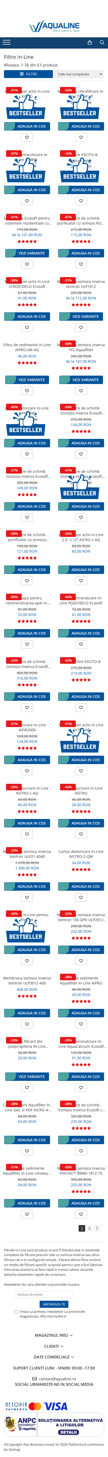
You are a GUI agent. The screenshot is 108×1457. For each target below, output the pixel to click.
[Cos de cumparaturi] (89, 42)
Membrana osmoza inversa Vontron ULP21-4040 (27, 854)
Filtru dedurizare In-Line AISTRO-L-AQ (27, 791)
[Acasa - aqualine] (54, 26)
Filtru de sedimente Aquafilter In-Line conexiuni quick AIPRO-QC (27, 1171)
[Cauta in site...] (102, 42)
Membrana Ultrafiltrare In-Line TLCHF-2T (81, 94)
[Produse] (7, 44)
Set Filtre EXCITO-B (81, 154)
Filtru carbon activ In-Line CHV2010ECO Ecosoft (27, 284)
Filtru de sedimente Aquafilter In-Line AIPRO (81, 981)
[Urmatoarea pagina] (96, 1228)
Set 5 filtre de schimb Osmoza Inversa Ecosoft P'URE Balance (27, 474)
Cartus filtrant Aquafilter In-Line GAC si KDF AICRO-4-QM (27, 1107)
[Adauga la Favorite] (27, 137)
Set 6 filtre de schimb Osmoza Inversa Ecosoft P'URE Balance (27, 664)
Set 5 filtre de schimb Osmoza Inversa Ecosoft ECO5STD (81, 474)
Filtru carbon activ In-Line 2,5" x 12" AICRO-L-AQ (81, 537)
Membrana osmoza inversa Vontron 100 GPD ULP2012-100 (81, 917)
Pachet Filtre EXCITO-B (81, 661)
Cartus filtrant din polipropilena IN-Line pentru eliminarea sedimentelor (27, 1044)
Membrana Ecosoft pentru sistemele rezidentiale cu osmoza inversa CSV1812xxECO (27, 221)
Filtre (30, 73)
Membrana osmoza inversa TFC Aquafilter (81, 347)
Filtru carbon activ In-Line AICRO (27, 94)
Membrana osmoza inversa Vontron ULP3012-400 (27, 981)
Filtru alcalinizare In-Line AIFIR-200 (27, 411)
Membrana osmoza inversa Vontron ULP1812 (81, 284)
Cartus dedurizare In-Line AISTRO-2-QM (81, 854)
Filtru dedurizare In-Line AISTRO (81, 791)
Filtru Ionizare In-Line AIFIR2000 (27, 727)
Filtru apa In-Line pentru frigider (27, 917)
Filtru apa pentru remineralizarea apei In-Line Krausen (27, 600)
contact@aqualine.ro (57, 1378)
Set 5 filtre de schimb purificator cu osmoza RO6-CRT (81, 221)
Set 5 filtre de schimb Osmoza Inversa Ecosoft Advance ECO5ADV (81, 411)
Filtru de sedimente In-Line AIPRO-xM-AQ (27, 347)
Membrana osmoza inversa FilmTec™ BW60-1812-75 (81, 1171)
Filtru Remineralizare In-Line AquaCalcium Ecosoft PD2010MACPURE (81, 1044)
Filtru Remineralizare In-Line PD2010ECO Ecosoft (81, 600)
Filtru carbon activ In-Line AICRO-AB (81, 727)
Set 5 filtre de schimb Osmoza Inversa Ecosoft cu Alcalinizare (81, 1107)
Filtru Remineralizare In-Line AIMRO (27, 157)
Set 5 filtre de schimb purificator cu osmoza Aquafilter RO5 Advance (27, 537)
